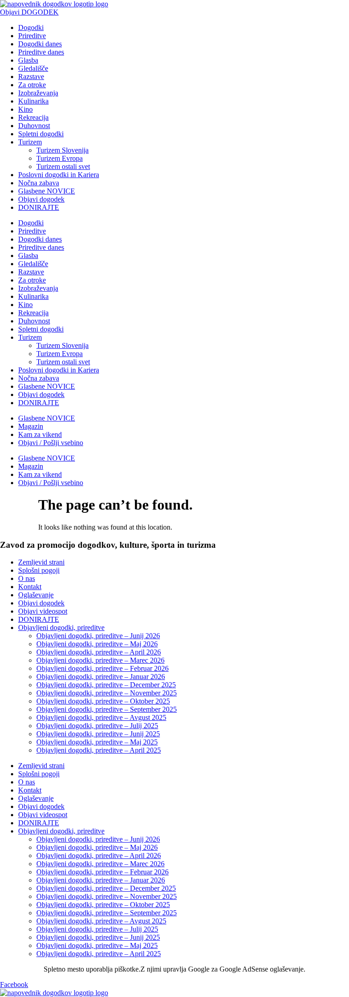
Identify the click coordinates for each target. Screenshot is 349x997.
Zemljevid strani (41, 562)
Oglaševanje (36, 595)
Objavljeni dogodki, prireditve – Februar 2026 (102, 668)
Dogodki (31, 27)
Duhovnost (34, 125)
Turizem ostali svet (63, 166)
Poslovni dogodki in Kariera (58, 175)
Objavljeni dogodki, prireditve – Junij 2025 (98, 734)
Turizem (30, 142)
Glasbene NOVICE (46, 191)
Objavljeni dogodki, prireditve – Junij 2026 (98, 636)
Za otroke (32, 85)
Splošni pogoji (39, 570)
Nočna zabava (38, 183)
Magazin (30, 426)
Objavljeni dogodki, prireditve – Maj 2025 (97, 742)
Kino (25, 109)
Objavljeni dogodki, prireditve (61, 627)
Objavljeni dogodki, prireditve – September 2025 (106, 709)
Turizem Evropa (59, 158)
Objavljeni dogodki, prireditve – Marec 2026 (100, 660)
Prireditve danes (41, 52)
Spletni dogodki (41, 134)
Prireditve (32, 36)
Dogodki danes (40, 44)
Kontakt (29, 586)
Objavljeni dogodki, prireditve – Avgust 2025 (101, 717)
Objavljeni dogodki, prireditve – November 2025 (106, 693)
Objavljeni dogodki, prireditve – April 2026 (98, 652)
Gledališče (33, 68)
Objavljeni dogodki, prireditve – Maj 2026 (97, 644)
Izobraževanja (38, 93)
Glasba (28, 60)
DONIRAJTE (38, 207)
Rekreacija (33, 117)
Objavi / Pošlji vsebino (50, 442)
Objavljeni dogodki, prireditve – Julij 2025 (97, 725)
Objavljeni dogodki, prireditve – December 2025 (106, 685)
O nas (26, 578)
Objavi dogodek (41, 199)
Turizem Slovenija (62, 150)
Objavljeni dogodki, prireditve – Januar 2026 (100, 676)
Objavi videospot (42, 611)
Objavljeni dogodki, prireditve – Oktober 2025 (103, 701)
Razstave (31, 76)
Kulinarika (33, 101)
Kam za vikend (40, 434)
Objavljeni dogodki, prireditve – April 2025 (98, 750)
